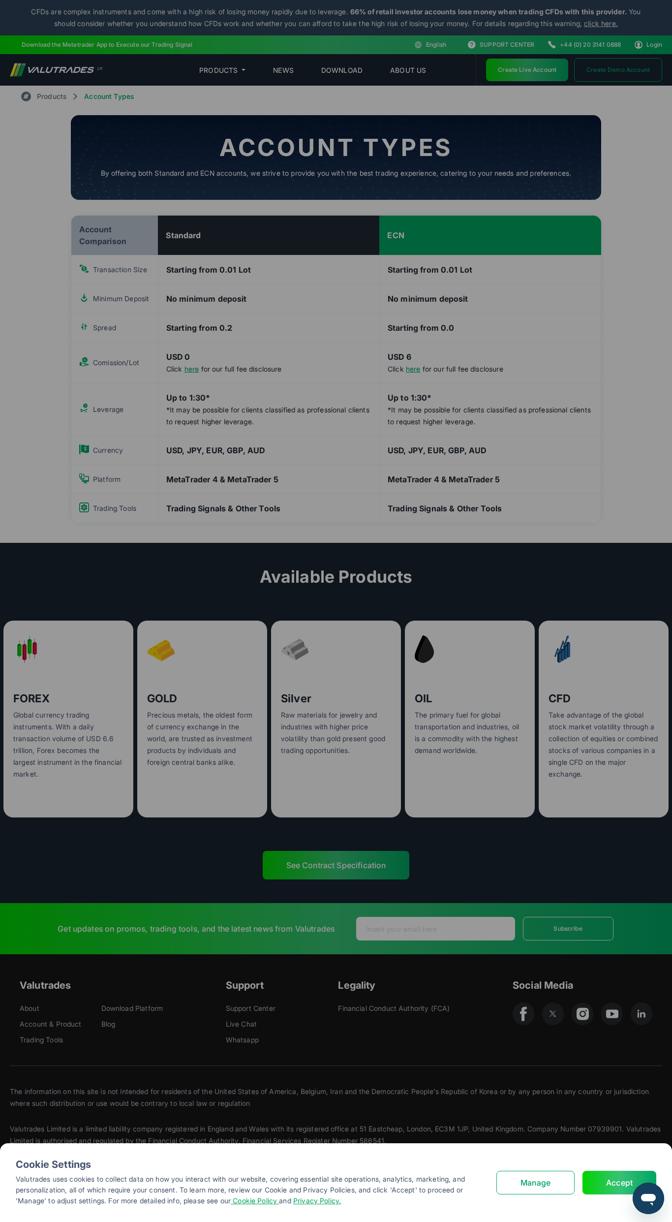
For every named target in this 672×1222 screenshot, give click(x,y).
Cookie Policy (255, 1200)
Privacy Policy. (317, 1200)
